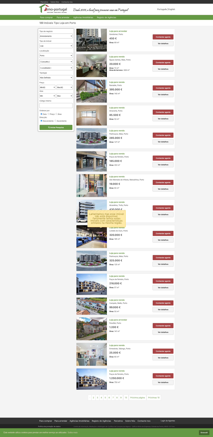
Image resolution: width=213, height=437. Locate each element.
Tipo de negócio (46, 31)
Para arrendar (63, 17)
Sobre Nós (55, 2)
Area (41, 91)
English (171, 9)
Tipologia (43, 73)
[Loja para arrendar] (91, 40)
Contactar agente (163, 37)
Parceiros (44, 2)
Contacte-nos (67, 2)
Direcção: (43, 117)
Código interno (45, 101)
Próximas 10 (154, 397)
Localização (44, 51)
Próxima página (137, 397)
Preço (41, 82)
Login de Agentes (168, 421)
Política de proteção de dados (49, 426)
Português (162, 9)
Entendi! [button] (204, 433)
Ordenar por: (44, 110)
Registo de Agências (106, 17)
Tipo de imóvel (45, 41)
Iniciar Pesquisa (57, 127)
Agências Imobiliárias (83, 17)
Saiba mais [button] (73, 432)
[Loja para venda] (91, 65)
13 (126, 397)
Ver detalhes (163, 43)
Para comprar (46, 17)
